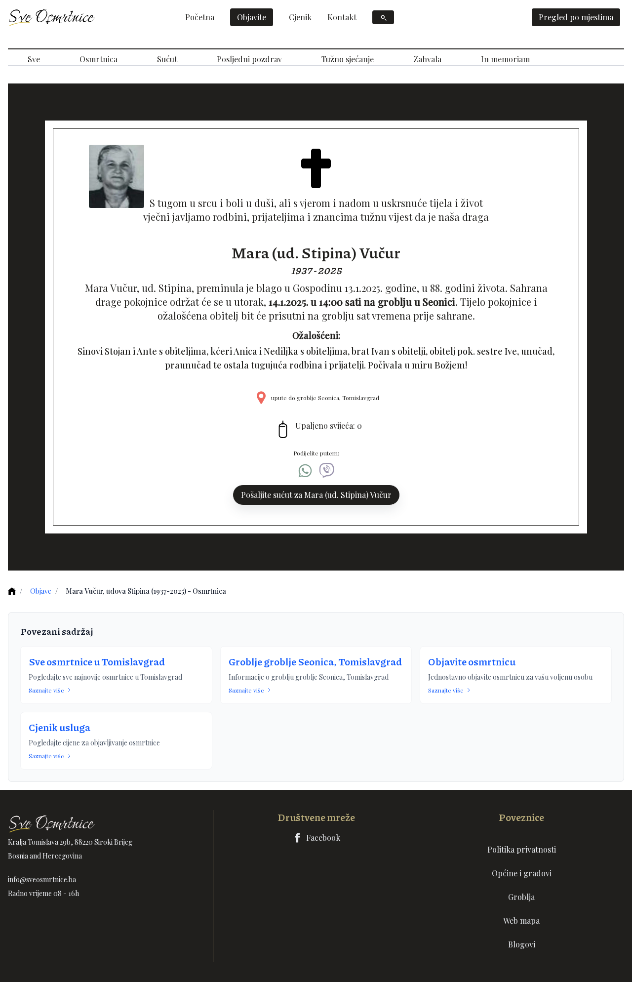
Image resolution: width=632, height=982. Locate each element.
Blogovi (521, 944)
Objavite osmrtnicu (471, 661)
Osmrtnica (98, 59)
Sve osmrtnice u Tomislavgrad (97, 661)
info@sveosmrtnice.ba (42, 879)
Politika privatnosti (521, 849)
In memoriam (505, 59)
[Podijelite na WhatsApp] (305, 471)
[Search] (383, 17)
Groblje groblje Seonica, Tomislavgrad (315, 661)
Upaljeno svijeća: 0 (328, 425)
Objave (40, 591)
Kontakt (341, 17)
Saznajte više (46, 690)
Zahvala (427, 59)
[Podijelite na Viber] (327, 471)
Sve (34, 59)
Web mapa (521, 920)
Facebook (323, 837)
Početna (199, 17)
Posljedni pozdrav (249, 59)
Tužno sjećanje (347, 59)
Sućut (167, 59)
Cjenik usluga (59, 727)
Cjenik (300, 17)
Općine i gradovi (522, 873)
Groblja (521, 897)
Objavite (251, 17)
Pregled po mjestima (576, 17)
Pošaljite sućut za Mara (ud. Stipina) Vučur (316, 495)
